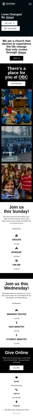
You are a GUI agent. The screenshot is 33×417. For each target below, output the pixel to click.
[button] (30, 3)
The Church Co (16, 413)
